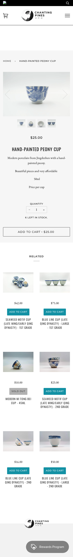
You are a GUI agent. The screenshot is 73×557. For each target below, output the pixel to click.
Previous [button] (10, 94)
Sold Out (18, 391)
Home (7, 61)
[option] (36, 94)
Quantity (36, 203)
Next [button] (62, 94)
